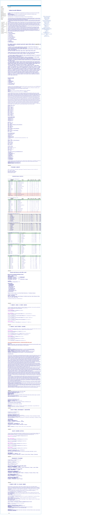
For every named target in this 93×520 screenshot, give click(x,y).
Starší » (9, 513)
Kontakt (2, 19)
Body (39, 179)
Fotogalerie (2, 17)
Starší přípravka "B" (3, 14)
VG (33, 179)
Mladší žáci (2, 12)
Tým (22, 179)
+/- (37, 179)
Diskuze (2, 18)
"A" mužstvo (2, 8)
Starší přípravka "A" (3, 13)
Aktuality (2, 6)
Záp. (28, 179)
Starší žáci (2, 11)
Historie (2, 7)
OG (35, 179)
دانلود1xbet (37, 44)
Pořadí (12, 179)
